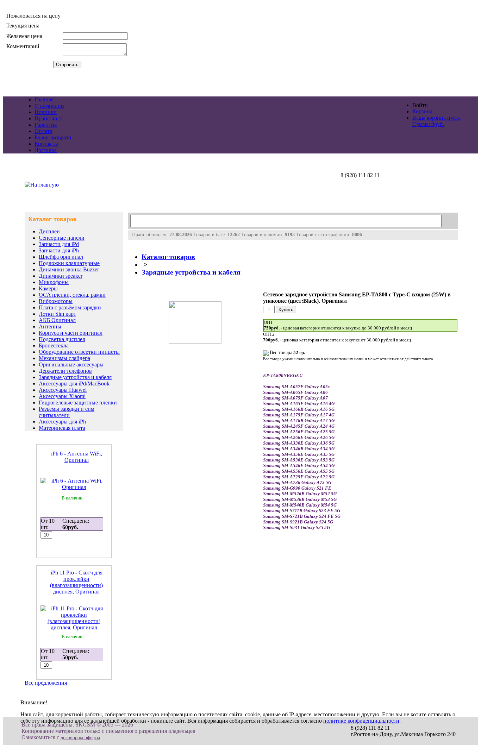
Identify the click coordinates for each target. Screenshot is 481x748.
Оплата (43, 131)
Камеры (48, 288)
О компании (49, 106)
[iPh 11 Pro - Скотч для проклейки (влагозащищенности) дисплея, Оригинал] (74, 627)
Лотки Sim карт (57, 314)
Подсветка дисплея (62, 339)
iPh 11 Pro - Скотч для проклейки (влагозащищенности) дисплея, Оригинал (76, 582)
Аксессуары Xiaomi (62, 396)
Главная (44, 99)
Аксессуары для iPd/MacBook (74, 383)
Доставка (46, 150)
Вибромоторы (56, 301)
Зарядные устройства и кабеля (75, 377)
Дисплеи (49, 231)
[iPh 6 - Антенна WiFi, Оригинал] (74, 487)
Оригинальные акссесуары (71, 364)
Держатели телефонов (65, 371)
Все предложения (46, 683)
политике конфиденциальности (361, 721)
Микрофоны (54, 282)
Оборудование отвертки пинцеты (79, 352)
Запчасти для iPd (59, 244)
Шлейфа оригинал (61, 257)
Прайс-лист (48, 118)
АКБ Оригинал (57, 320)
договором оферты (80, 737)
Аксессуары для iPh (62, 422)
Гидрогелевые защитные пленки (78, 403)
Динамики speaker (60, 276)
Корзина (422, 111)
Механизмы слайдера (64, 358)
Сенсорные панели (62, 238)
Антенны (50, 326)
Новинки (46, 112)
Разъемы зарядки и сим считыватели (66, 412)
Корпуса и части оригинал (70, 333)
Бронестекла (54, 345)
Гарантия (46, 125)
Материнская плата (62, 428)
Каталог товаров (168, 256)
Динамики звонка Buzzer (69, 269)
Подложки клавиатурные (69, 263)
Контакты (46, 144)
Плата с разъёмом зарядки (70, 307)
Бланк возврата (53, 137)
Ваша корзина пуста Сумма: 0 (436, 121)
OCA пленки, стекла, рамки (72, 295)
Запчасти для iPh (59, 250)
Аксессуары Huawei (63, 390)
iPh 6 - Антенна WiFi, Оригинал (76, 457)
